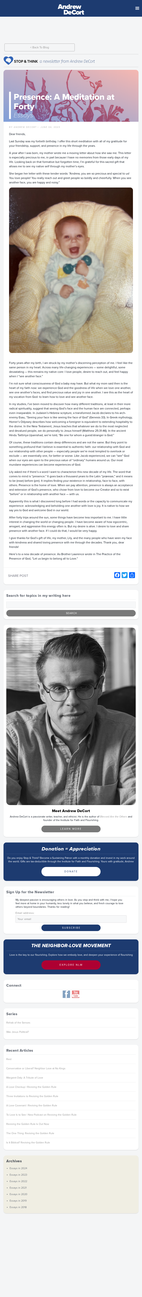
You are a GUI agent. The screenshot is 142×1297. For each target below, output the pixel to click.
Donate (71, 871)
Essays (23, 115)
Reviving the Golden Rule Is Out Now (27, 1124)
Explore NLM (71, 964)
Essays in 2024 (18, 1168)
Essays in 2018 (18, 1207)
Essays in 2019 (18, 1200)
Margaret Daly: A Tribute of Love (24, 1077)
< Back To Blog (39, 47)
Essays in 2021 (18, 1187)
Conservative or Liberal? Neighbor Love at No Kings (35, 1068)
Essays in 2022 (18, 1181)
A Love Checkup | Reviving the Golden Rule (31, 1087)
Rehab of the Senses (18, 1022)
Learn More (71, 828)
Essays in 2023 (18, 1174)
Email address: (25, 913)
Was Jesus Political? (17, 1032)
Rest (8, 1059)
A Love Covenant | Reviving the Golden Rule (31, 1105)
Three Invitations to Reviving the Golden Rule (32, 1096)
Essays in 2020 (18, 1194)
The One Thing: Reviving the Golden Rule (30, 1133)
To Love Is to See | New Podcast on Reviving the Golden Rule (41, 1114)
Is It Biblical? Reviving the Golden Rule (28, 1142)
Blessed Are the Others (113, 816)
